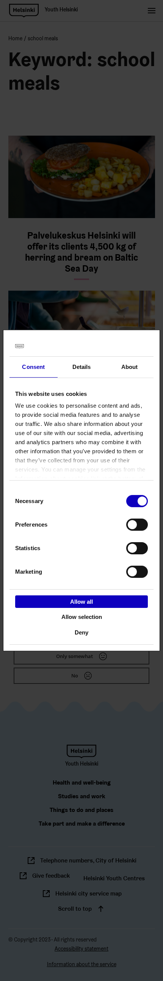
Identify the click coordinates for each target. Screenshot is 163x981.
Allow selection (81, 617)
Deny (81, 632)
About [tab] (129, 366)
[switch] (137, 524)
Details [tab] (81, 366)
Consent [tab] (33, 366)
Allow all (81, 601)
